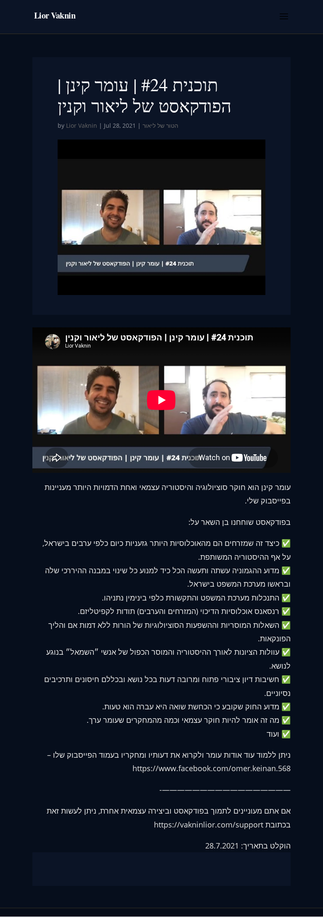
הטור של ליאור (160, 125)
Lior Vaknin (81, 125)
